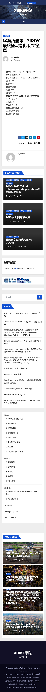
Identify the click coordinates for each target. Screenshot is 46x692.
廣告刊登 (36, 677)
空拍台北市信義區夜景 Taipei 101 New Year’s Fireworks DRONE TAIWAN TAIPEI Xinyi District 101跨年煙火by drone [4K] (22, 360)
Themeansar (23, 671)
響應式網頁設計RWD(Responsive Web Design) (22, 687)
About (6, 415)
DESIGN (7, 488)
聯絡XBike (32, 684)
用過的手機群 (11, 438)
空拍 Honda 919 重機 (12, 374)
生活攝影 (8, 573)
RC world (8, 506)
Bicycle (7, 459)
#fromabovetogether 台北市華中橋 (18, 389)
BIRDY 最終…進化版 (30, 143)
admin (16, 57)
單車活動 (29, 180)
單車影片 (23, 180)
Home (6, 674)
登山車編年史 (11, 428)
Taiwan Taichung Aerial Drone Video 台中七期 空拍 (22, 625)
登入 (16, 269)
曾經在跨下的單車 (13, 442)
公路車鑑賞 (9, 180)
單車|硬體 (16, 180)
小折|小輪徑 (6, 36)
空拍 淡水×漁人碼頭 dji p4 (14, 395)
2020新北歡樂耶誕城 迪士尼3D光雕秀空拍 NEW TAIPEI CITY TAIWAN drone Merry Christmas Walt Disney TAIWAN (21, 332)
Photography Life (11, 512)
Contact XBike (10, 518)
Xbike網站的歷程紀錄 (14, 452)
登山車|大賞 (10, 467)
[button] (42, 21)
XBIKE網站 (23, 10)
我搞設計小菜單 (12, 499)
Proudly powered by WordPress (16, 668)
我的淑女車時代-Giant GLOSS (18, 241)
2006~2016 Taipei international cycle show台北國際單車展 (23, 189)
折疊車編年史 (11, 423)
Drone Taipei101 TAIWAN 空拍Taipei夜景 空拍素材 (22, 578)
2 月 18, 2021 (12, 560)
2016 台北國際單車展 (18, 217)
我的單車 (16, 237)
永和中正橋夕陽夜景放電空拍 (16, 368)
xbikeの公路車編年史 (14, 419)
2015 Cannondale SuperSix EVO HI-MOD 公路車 (23, 554)
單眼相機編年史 (12, 433)
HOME (23, 674)
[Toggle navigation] (23, 21)
